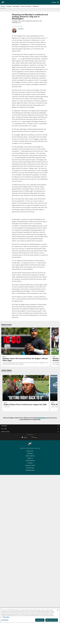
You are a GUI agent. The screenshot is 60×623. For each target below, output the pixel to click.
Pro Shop (54, 2)
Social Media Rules (30, 480)
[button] (30, 225)
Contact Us (30, 478)
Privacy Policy (30, 471)
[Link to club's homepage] (3, 2)
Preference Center (30, 490)
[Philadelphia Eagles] (30, 464)
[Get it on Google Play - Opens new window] (34, 458)
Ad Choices (30, 483)
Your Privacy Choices (30, 485)
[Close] (57, 610)
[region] (30, 615)
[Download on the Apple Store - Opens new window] (24, 457)
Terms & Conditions (30, 476)
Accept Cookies (39, 620)
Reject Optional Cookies (51, 620)
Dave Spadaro (21, 28)
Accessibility (30, 473)
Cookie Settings (30, 488)
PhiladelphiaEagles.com (42, 438)
